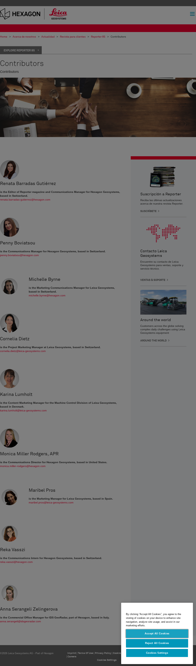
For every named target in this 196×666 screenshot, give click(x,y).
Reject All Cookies (157, 643)
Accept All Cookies (157, 633)
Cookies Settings (157, 652)
